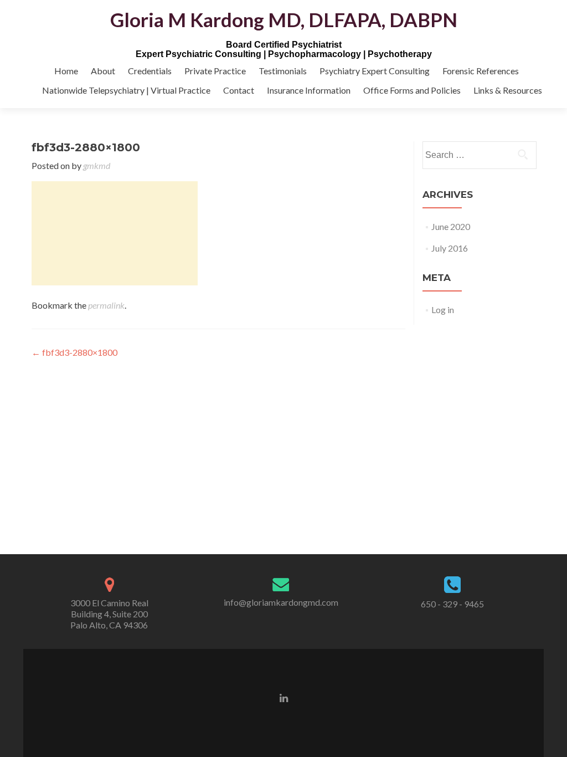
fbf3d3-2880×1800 (74, 352)
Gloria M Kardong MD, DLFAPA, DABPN (283, 19)
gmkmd (96, 165)
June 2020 (450, 226)
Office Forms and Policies (412, 90)
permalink (106, 305)
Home (66, 70)
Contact (238, 90)
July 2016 (449, 248)
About (103, 70)
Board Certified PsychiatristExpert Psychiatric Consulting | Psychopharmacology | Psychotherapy (284, 49)
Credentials (150, 70)
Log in (442, 309)
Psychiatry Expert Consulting (374, 70)
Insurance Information (308, 90)
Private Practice (215, 70)
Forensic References (480, 70)
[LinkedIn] (284, 697)
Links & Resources (507, 90)
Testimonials (283, 70)
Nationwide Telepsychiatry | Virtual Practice (126, 90)
